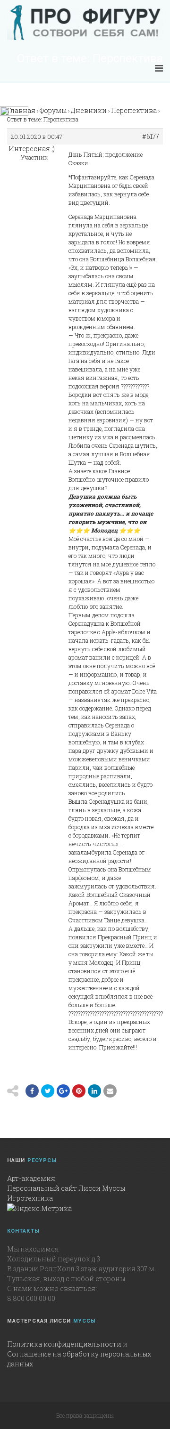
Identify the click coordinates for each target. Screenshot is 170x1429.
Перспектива (134, 110)
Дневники (89, 110)
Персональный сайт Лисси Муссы (66, 1188)
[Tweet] (47, 1091)
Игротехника (30, 1198)
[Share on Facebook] (32, 1091)
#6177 (150, 136)
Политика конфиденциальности (64, 1344)
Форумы (53, 110)
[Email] (94, 1091)
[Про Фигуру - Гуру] (85, 22)
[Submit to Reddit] (78, 1091)
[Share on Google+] (63, 1091)
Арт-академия (31, 1178)
